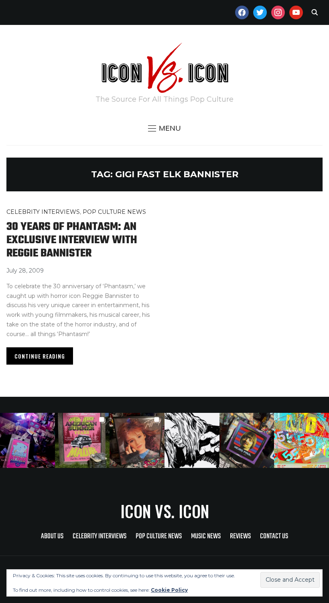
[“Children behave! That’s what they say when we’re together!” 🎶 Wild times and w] (137, 440)
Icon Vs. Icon (164, 511)
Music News (206, 536)
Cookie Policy (169, 590)
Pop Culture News (114, 211)
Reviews (240, 536)
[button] (164, 128)
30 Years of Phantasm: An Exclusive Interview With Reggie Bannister (71, 240)
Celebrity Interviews (43, 211)
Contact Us (274, 536)
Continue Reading (39, 356)
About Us (52, 536)
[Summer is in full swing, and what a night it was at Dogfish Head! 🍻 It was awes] (82, 440)
